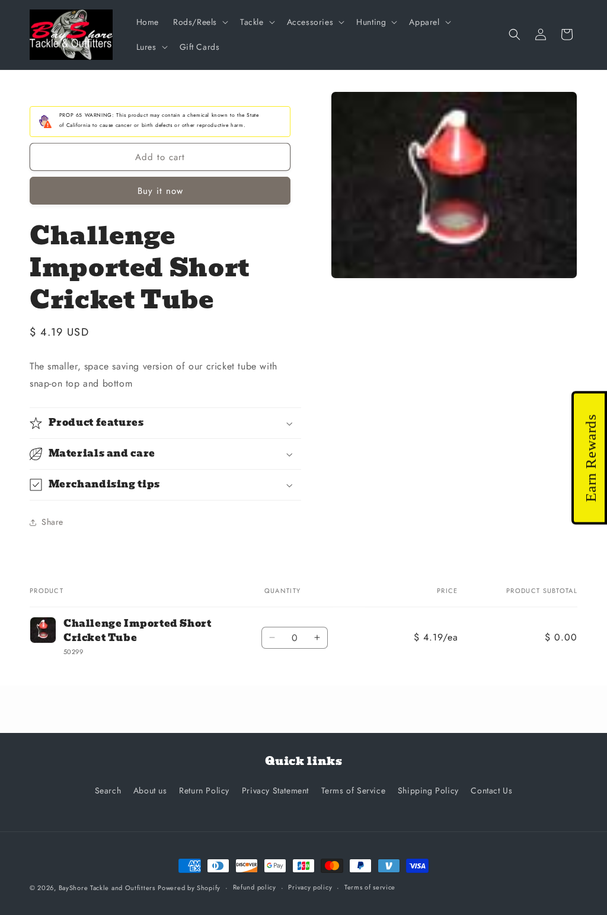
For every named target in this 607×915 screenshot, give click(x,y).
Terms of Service (353, 790)
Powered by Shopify (189, 887)
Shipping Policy (428, 790)
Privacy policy (310, 887)
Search (108, 790)
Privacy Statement (275, 790)
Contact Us (491, 790)
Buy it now (160, 190)
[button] (199, 21)
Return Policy (204, 790)
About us (150, 790)
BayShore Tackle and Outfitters (107, 887)
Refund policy (254, 887)
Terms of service (369, 887)
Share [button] (52, 522)
